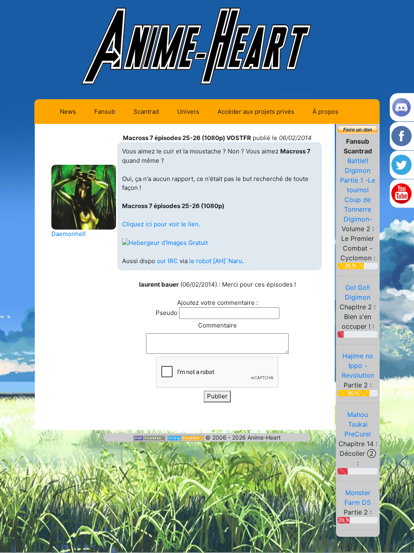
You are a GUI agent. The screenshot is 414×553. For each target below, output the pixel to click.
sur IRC (167, 261)
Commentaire (217, 325)
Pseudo (166, 313)
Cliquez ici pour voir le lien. (161, 224)
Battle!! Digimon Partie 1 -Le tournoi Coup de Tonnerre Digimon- (357, 190)
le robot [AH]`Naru (215, 261)
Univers (188, 111)
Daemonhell (68, 234)
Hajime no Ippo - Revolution (358, 365)
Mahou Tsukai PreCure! (357, 424)
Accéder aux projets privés (256, 111)
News (68, 111)
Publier (217, 396)
